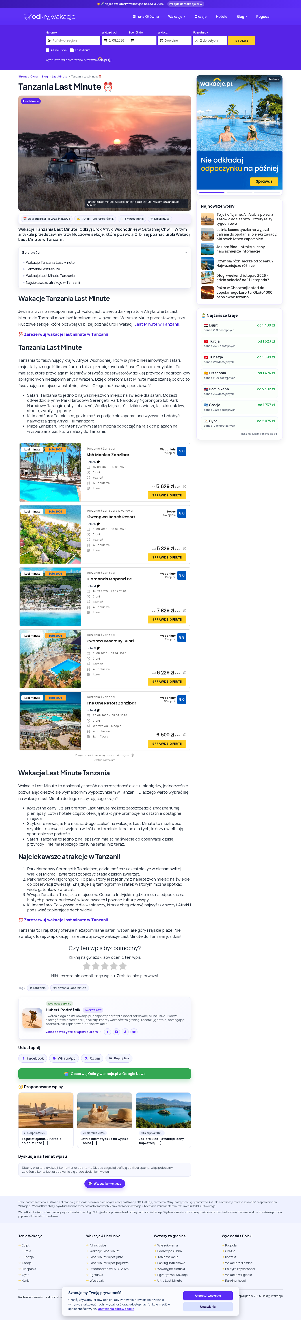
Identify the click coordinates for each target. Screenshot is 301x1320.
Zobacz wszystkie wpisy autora (72, 1032)
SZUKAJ (241, 41)
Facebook (35, 1058)
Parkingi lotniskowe (171, 1263)
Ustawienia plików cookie (116, 1309)
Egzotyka (96, 1275)
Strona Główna (146, 16)
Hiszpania (29, 1269)
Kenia (26, 1280)
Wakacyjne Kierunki (171, 1269)
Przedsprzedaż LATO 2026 (109, 1269)
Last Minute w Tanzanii (156, 324)
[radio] (87, 966)
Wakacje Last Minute (105, 1251)
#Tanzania (38, 988)
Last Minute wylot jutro (106, 1257)
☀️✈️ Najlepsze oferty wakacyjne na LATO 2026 (130, 4)
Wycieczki (97, 1280)
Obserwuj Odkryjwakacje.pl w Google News (108, 1073)
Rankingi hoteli (235, 1280)
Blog (240, 16)
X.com (95, 1058)
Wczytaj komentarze (104, 1183)
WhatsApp (67, 1058)
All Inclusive (59, 50)
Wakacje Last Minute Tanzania (50, 275)
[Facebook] (107, 1031)
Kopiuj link (121, 1058)
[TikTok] (125, 1031)
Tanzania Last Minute (43, 269)
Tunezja (28, 1257)
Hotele (221, 16)
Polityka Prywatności (240, 1269)
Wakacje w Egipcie (238, 1275)
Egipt (26, 1245)
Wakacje (175, 16)
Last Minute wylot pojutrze (109, 1263)
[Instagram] (116, 1031)
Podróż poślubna (169, 1251)
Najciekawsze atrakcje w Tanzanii (53, 282)
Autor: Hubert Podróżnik (95, 219)
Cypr (25, 1275)
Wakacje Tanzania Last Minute (50, 262)
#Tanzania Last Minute (69, 988)
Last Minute (82, 50)
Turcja (26, 1251)
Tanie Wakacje (167, 1257)
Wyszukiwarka (167, 1245)
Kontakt (230, 1257)
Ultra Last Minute (169, 1280)
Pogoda (262, 16)
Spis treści (31, 252)
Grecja (27, 1263)
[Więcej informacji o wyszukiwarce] (109, 60)
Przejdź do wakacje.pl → (186, 4)
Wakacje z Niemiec (239, 1263)
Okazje (201, 16)
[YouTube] (133, 1031)
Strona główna (28, 76)
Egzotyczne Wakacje (172, 1275)
